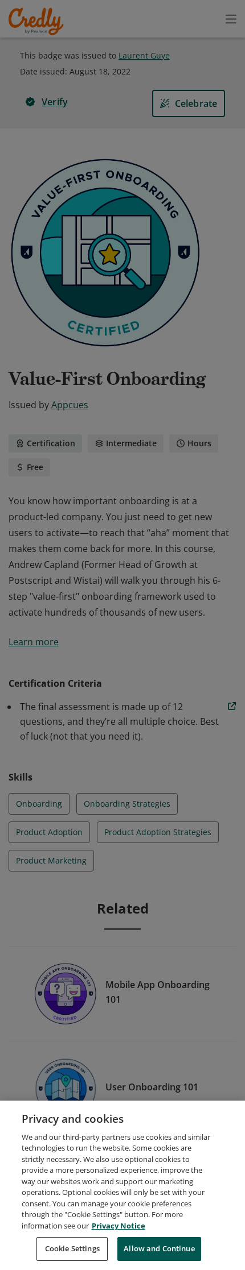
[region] (122, 1185)
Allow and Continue (159, 1248)
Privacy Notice (118, 1226)
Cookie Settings (72, 1248)
